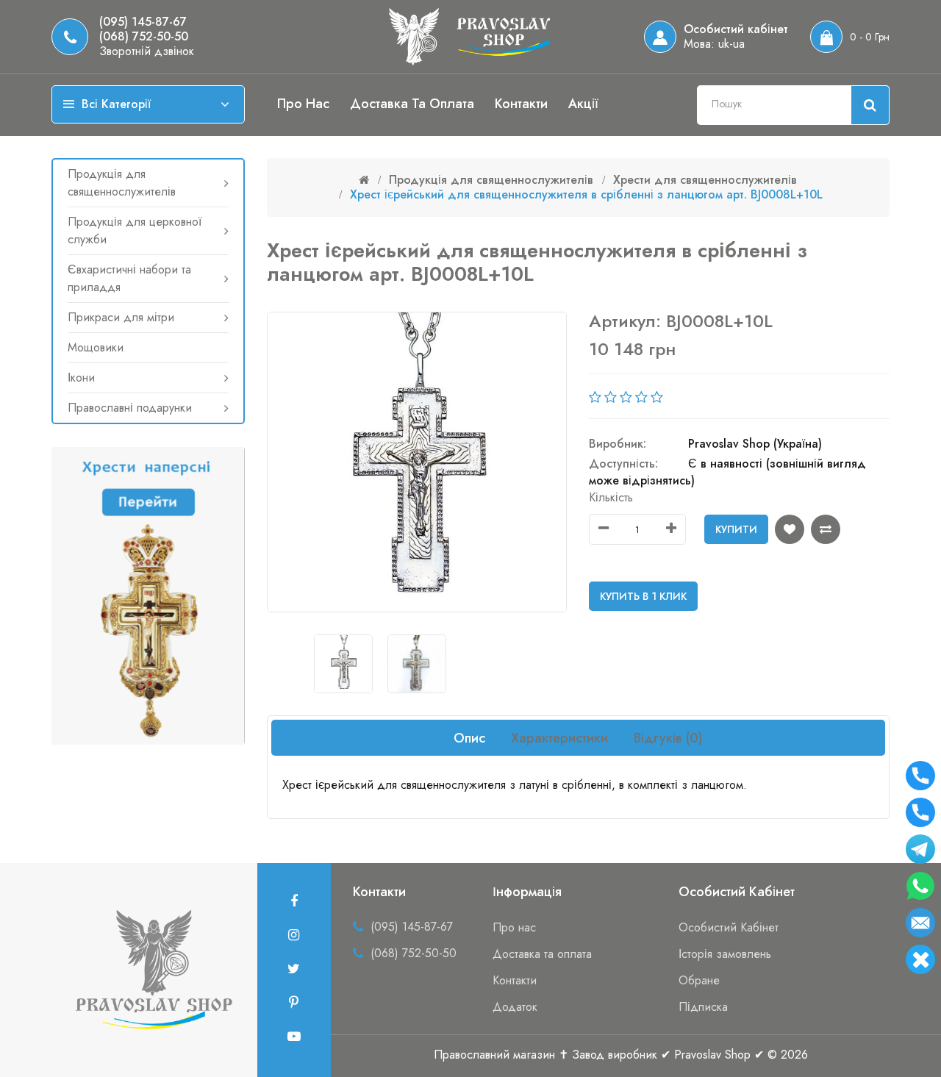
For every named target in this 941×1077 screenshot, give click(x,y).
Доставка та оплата (412, 103)
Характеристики (559, 738)
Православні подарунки (130, 407)
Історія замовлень (725, 953)
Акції (583, 103)
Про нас (303, 103)
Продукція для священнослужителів (122, 182)
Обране (699, 980)
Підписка (703, 1006)
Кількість (611, 497)
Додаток (515, 1006)
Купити (736, 529)
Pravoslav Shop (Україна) (755, 443)
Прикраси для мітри (121, 317)
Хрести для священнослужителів (705, 179)
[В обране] (789, 529)
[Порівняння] (825, 529)
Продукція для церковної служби (134, 230)
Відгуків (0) (668, 738)
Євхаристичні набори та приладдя (129, 278)
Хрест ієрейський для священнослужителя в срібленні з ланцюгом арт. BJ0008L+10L (586, 194)
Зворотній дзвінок (146, 51)
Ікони (81, 377)
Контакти (521, 103)
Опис (469, 738)
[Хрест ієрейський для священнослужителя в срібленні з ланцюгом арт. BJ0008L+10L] (343, 663)
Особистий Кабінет (729, 927)
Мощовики (96, 347)
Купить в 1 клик (643, 596)
